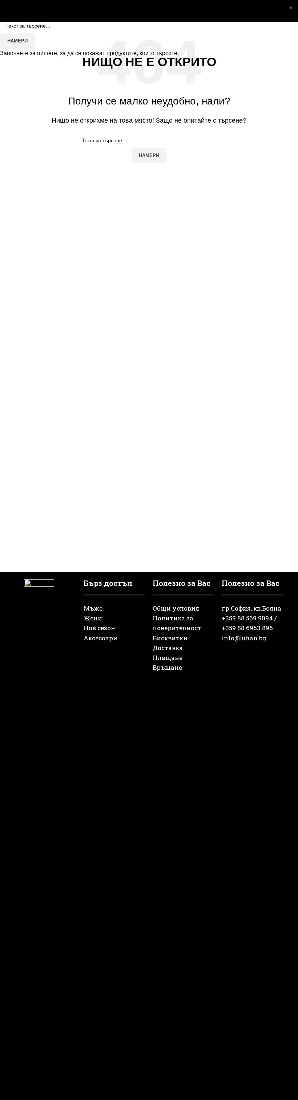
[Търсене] (261, 11)
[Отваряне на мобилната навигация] (8, 11)
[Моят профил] (274, 11)
